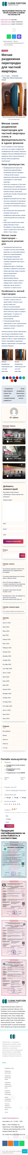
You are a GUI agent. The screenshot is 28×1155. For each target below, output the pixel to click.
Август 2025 (6, 673)
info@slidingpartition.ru (12, 1118)
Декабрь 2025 (7, 656)
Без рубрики (6, 731)
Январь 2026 (7, 652)
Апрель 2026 (7, 639)
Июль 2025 (6, 677)
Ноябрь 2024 (7, 697)
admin (8, 76)
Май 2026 (6, 635)
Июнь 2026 (6, 631)
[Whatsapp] (9, 36)
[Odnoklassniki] (10, 1143)
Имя (4, 523)
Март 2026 (6, 643)
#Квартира (6, 78)
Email (5, 529)
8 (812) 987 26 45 (5, 22)
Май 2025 (6, 685)
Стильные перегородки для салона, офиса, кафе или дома (14, 577)
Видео (5, 735)
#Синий (4, 80)
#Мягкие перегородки (16, 78)
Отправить (9, 826)
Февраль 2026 (7, 648)
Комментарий (7, 500)
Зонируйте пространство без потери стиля (12, 590)
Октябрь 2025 (7, 664)
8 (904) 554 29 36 (5, 24)
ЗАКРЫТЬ (25, 1151)
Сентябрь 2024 (7, 706)
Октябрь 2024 (7, 702)
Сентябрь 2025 (7, 668)
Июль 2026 (6, 627)
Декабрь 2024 (7, 693)
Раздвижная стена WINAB (15, 773)
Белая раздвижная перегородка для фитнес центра (20, 393)
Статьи (5, 748)
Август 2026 (7, 623)
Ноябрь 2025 (6, 660)
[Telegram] (14, 36)
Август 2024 (7, 710)
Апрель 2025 (6, 689)
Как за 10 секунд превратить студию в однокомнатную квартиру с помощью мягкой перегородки (14, 584)
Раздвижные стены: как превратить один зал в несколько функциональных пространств (14, 597)
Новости (5, 739)
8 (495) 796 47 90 (5, 20)
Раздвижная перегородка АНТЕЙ (15, 765)
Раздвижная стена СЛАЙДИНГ (13, 769)
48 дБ (24, 797)
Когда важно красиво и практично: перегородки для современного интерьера (13, 570)
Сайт (4, 534)
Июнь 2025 (6, 681)
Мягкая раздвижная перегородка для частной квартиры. (11, 63)
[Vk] (5, 1143)
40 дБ (8, 797)
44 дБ (16, 797)
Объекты (4, 50)
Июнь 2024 (6, 718)
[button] (14, 30)
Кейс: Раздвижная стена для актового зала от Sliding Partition (13, 474)
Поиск (5, 550)
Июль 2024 (6, 714)
